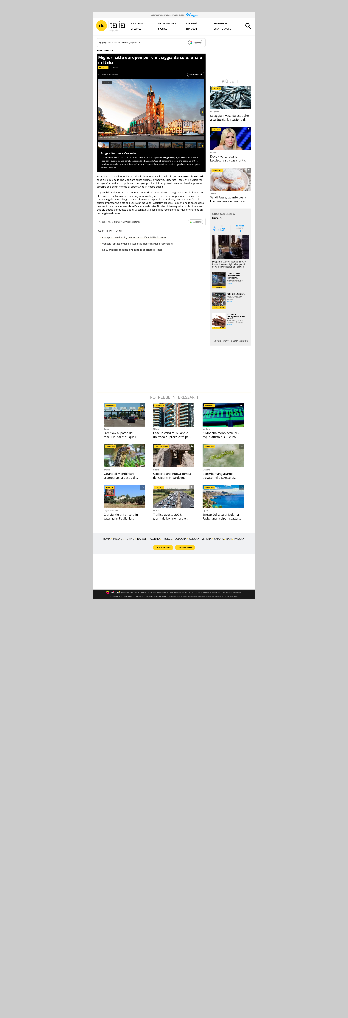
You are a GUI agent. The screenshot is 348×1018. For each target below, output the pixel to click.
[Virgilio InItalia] (111, 26)
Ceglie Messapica (111, 510)
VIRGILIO (133, 592)
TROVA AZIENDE (163, 547)
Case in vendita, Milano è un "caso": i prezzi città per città (171, 437)
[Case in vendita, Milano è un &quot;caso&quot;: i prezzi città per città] (173, 415)
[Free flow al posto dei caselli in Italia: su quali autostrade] (124, 415)
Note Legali (123, 596)
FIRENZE (167, 538)
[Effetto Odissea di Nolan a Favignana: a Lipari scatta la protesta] (223, 496)
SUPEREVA (237, 592)
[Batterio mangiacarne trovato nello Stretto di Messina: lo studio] (223, 455)
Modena (206, 429)
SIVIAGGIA (207, 592)
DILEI (200, 592)
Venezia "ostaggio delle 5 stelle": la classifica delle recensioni (137, 243)
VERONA (206, 538)
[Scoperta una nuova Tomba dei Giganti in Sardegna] (173, 455)
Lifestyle (135, 28)
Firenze (115, 67)
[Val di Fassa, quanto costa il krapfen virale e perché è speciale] (230, 179)
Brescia (107, 469)
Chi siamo (114, 596)
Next (202, 146)
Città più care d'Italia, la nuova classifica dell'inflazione (134, 237)
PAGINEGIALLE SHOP (158, 592)
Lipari (205, 510)
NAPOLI (141, 538)
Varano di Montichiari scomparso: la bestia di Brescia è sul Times (120, 477)
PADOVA (239, 538)
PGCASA (170, 592)
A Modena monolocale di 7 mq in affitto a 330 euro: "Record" (221, 437)
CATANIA (219, 538)
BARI (229, 538)
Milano (213, 152)
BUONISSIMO (227, 592)
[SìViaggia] (192, 15)
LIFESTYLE (108, 50)
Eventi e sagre (222, 28)
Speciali (162, 28)
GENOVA (194, 538)
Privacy (130, 596)
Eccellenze (137, 23)
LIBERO (126, 592)
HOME (99, 50)
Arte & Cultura (162, 446)
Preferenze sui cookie (153, 596)
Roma (156, 510)
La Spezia (214, 111)
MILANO (117, 538)
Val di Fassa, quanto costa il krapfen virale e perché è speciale (229, 201)
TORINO (129, 538)
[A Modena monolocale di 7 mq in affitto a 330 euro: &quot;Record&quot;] (223, 415)
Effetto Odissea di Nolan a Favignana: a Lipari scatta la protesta (222, 518)
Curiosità (191, 23)
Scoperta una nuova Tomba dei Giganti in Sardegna (172, 476)
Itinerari (191, 28)
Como (106, 429)
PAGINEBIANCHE (180, 592)
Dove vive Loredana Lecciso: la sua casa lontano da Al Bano (229, 160)
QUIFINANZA (217, 592)
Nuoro (156, 469)
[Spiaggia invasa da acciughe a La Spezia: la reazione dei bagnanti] (230, 97)
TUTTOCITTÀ (192, 592)
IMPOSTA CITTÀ (185, 547)
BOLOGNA (180, 538)
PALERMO (154, 538)
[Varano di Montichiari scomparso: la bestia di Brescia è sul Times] (124, 455)
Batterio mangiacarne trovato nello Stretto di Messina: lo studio (218, 477)
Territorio (220, 23)
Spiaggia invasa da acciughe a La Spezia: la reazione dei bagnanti (229, 119)
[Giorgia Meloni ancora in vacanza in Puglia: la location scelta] (124, 496)
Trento (213, 193)
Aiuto (164, 596)
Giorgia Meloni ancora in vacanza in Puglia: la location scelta (121, 518)
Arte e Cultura (167, 23)
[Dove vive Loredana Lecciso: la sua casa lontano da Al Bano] (230, 138)
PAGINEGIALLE (143, 592)
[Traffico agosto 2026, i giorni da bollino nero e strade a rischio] (173, 496)
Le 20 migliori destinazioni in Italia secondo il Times (132, 249)
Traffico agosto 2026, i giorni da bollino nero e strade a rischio (169, 518)
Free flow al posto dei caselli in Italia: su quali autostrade (120, 437)
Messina (206, 469)
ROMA (106, 538)
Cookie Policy (140, 596)
